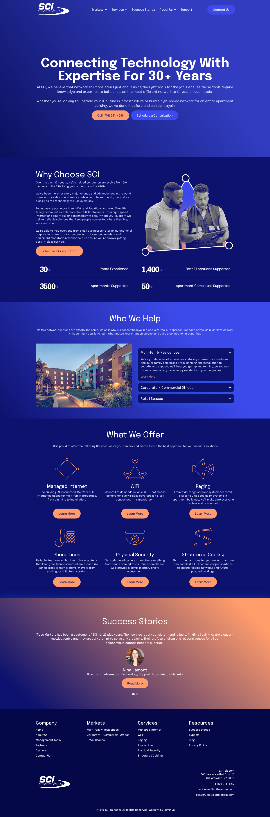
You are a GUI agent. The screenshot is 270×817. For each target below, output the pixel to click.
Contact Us (43, 755)
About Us (166, 9)
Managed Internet (149, 729)
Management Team (48, 739)
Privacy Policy (198, 745)
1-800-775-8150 (224, 783)
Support (186, 9)
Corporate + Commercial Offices (108, 734)
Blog (192, 739)
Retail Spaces (96, 739)
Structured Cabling (150, 755)
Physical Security (149, 750)
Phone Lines (146, 745)
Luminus (169, 809)
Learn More (148, 376)
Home (39, 729)
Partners (41, 745)
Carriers (41, 750)
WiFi (140, 734)
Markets (98, 9)
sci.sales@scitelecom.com (216, 789)
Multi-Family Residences (103, 729)
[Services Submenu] (125, 9)
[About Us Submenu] (174, 9)
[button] (133, 694)
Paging (142, 739)
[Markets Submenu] (105, 9)
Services (117, 9)
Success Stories (143, 9)
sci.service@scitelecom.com (215, 794)
